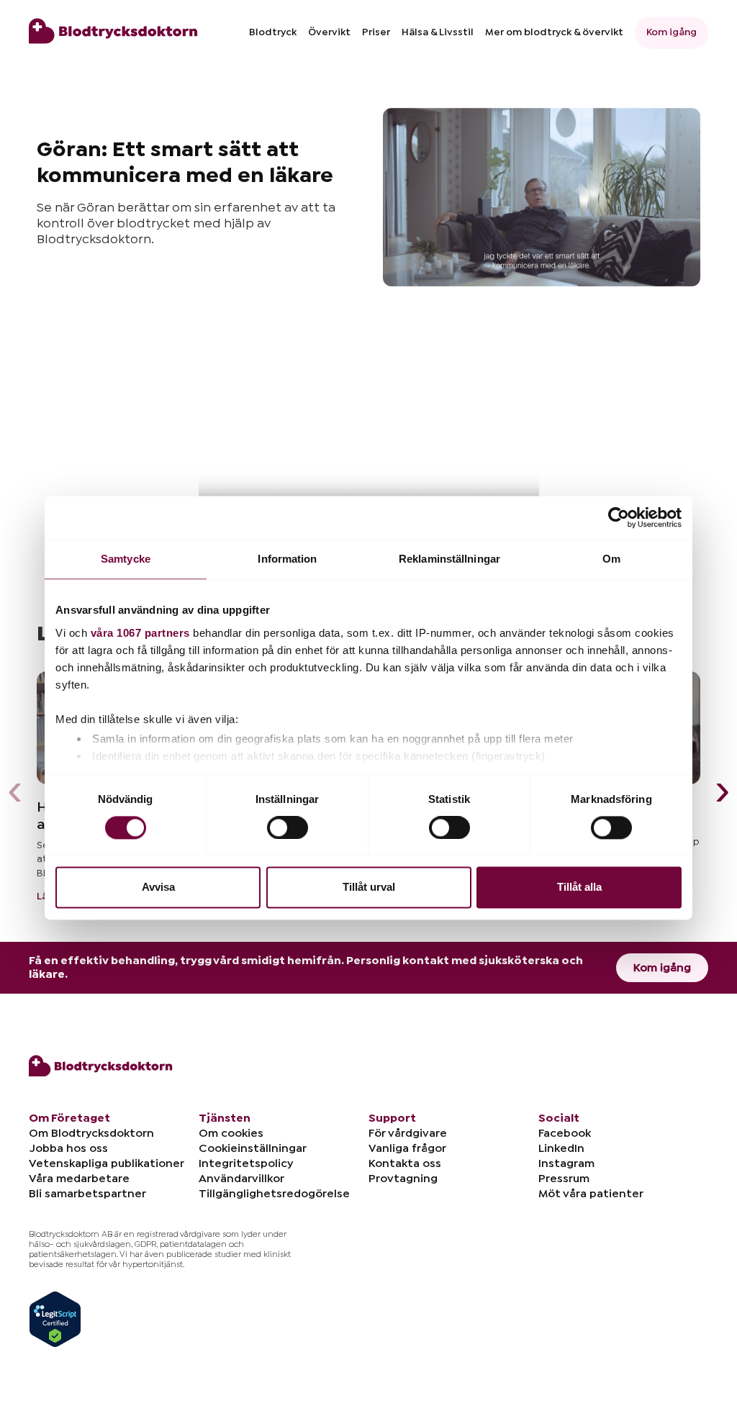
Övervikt (329, 32)
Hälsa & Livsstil (438, 32)
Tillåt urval (369, 887)
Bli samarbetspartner (87, 1193)
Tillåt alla (579, 887)
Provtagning (403, 1178)
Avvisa (158, 887)
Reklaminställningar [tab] (449, 559)
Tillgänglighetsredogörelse (274, 1193)
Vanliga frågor (407, 1148)
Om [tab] (611, 559)
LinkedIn (561, 1148)
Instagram (566, 1163)
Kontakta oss (404, 1163)
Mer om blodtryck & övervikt (554, 32)
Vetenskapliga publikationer (106, 1163)
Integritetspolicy (246, 1163)
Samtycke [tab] (125, 559)
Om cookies (231, 1133)
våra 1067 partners (140, 633)
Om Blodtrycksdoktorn (91, 1133)
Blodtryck (273, 32)
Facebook (564, 1133)
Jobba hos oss (68, 1148)
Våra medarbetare (79, 1178)
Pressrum (563, 1178)
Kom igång (671, 32)
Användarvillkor (241, 1178)
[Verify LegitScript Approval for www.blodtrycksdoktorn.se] (55, 1318)
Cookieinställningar (253, 1148)
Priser (376, 32)
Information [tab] (287, 559)
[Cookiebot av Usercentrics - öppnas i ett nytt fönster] (619, 517)
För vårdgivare (407, 1133)
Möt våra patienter (590, 1193)
